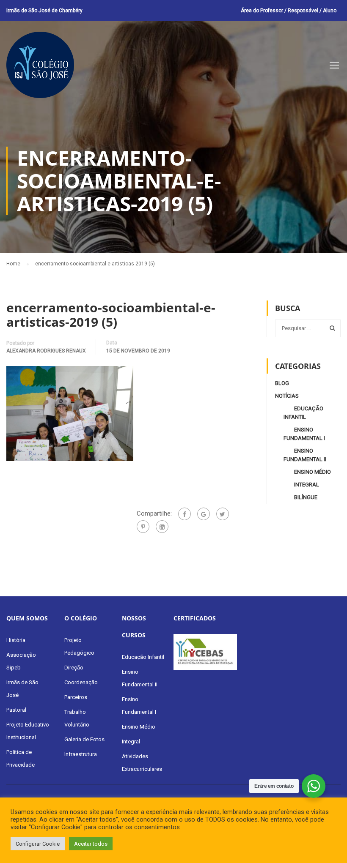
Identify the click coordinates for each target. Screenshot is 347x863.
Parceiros (75, 697)
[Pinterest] (143, 526)
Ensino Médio (312, 472)
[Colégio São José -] (40, 69)
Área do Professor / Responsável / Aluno (288, 11)
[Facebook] (184, 514)
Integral (306, 484)
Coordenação (81, 682)
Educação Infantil (143, 657)
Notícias (287, 396)
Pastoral (16, 710)
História (15, 640)
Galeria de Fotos (84, 739)
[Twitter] (222, 514)
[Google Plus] (203, 514)
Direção (73, 667)
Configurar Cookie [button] (38, 844)
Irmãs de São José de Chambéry (44, 11)
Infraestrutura (80, 754)
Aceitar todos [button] (90, 844)
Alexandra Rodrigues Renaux (46, 351)
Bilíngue (305, 497)
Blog (282, 383)
